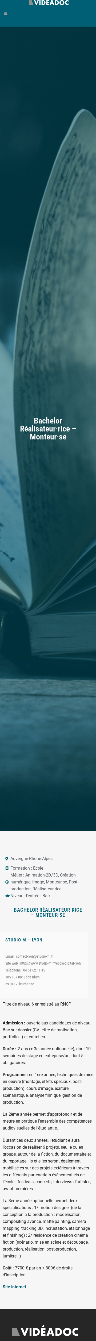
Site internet (14, 1286)
